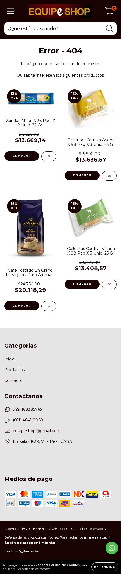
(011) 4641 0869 (28, 420)
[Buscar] (109, 28)
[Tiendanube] (21, 552)
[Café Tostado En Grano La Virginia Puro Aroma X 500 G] (48, 306)
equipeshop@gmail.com (37, 430)
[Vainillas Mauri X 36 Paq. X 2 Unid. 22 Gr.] (48, 156)
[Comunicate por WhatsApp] (112, 548)
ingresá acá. (95, 537)
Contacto (13, 380)
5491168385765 (27, 409)
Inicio (9, 359)
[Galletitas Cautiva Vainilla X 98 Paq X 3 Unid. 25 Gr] (109, 284)
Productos (14, 369)
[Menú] (10, 11)
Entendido (105, 567)
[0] (109, 12)
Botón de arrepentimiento (29, 543)
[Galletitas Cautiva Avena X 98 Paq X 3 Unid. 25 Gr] (109, 176)
